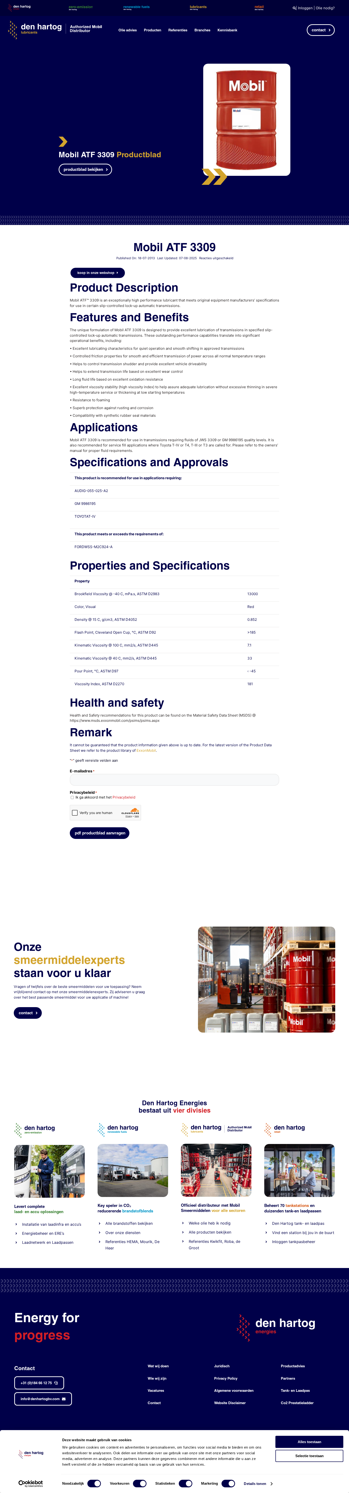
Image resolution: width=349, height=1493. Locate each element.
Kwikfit (216, 1241)
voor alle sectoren (228, 1210)
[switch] (139, 1483)
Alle (109, 1223)
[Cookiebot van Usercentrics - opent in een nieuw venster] (31, 1483)
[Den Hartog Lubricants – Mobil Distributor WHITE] (55, 22)
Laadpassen (62, 1242)
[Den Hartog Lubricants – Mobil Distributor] (216, 1125)
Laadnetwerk (33, 1242)
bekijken (145, 1223)
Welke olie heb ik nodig (210, 1223)
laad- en (21, 1211)
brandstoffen (125, 1223)
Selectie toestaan (309, 1456)
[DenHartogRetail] (284, 1125)
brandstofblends (137, 1210)
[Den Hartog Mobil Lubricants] (216, 1145)
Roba (229, 1241)
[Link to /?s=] (294, 8)
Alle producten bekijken (210, 1232)
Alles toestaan (309, 1442)
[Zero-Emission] (49, 1146)
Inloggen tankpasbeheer (293, 1241)
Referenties (115, 1241)
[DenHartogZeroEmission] (34, 1125)
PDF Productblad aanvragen (100, 832)
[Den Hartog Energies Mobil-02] (266, 928)
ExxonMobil (146, 750)
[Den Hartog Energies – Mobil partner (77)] (133, 1146)
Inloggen (305, 8)
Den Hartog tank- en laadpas (298, 1223)
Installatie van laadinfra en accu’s (51, 1224)
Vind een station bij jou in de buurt (303, 1232)
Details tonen (255, 1484)
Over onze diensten (122, 1232)
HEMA (132, 1241)
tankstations (298, 1205)
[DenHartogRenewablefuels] (118, 1125)
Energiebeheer (35, 1233)
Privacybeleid (124, 797)
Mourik (146, 1241)
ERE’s (59, 1233)
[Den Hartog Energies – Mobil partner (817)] (299, 1146)
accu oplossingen (46, 1211)
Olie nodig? (325, 8)
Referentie (198, 1241)
